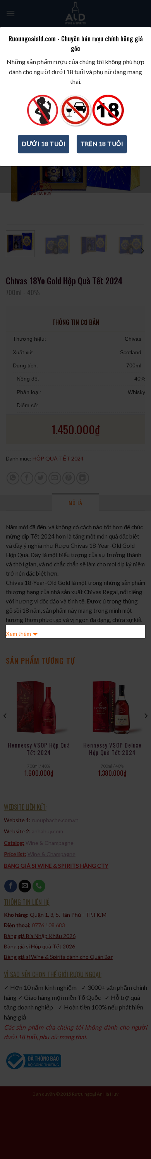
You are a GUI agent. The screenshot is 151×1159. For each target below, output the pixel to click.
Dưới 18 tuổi (43, 143)
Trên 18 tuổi (102, 143)
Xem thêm (18, 633)
